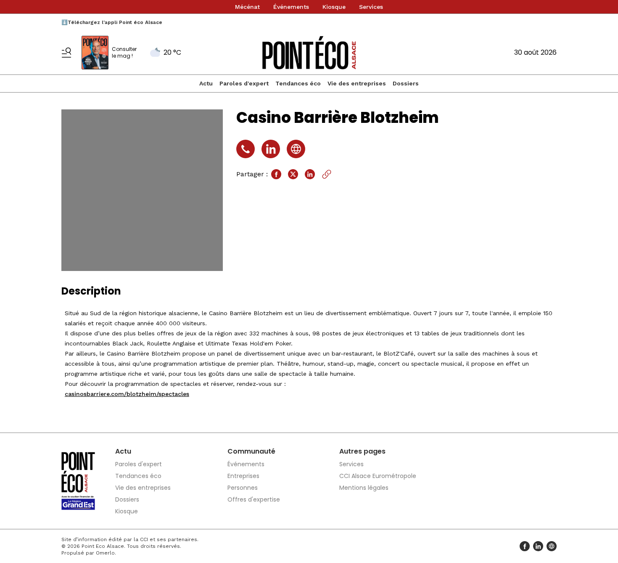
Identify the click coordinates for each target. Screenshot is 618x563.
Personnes (242, 487)
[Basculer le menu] (66, 53)
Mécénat (247, 6)
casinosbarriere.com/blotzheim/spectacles (127, 393)
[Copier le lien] (327, 174)
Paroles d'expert (244, 83)
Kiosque (334, 6)
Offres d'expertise (253, 499)
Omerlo (105, 553)
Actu (206, 83)
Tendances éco (298, 83)
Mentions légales (363, 487)
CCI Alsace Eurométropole (377, 476)
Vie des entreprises (356, 83)
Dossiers (406, 83)
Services (371, 6)
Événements (291, 6)
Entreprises (243, 476)
